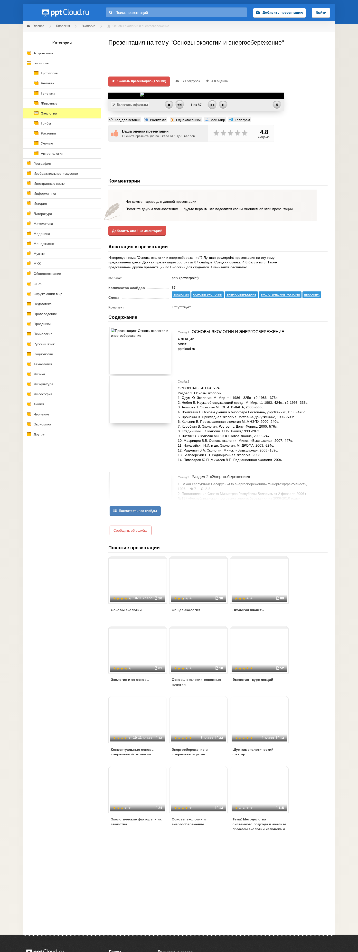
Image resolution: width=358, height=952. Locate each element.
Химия (39, 404)
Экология (49, 113)
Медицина (42, 234)
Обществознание (47, 274)
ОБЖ (38, 284)
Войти (320, 12)
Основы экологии (126, 610)
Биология (41, 63)
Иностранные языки (50, 183)
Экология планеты (248, 610)
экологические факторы (280, 294)
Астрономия (43, 53)
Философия (43, 394)
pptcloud (65, 12)
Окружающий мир (48, 294)
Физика (39, 374)
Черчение (41, 414)
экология (181, 294)
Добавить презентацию (283, 12)
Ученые (47, 143)
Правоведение (45, 314)
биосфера (312, 294)
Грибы (46, 123)
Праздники (42, 324)
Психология (43, 334)
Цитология (49, 73)
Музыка (40, 254)
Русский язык (44, 344)
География (42, 163)
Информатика (45, 193)
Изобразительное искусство (56, 173)
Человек (47, 83)
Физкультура (43, 384)
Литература (43, 214)
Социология (43, 354)
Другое (39, 434)
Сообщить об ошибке (130, 530)
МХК (37, 264)
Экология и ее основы (130, 680)
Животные (49, 103)
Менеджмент (44, 244)
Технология (43, 364)
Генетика (48, 93)
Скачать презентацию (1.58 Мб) (141, 81)
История (40, 203)
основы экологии (207, 294)
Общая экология (186, 610)
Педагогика (43, 304)
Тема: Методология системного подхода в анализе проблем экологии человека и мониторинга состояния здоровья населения (259, 828)
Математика (43, 224)
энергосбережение (241, 294)
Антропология (52, 153)
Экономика (42, 424)
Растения (48, 133)
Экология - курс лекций (253, 680)
